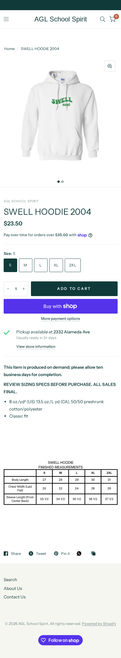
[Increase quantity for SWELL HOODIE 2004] (23, 289)
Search (10, 579)
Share (16, 553)
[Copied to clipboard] (94, 553)
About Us (13, 588)
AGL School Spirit (60, 19)
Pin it (65, 553)
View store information (35, 346)
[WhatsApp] (80, 553)
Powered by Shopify (99, 623)
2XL (72, 265)
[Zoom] (109, 66)
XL (56, 265)
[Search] (102, 19)
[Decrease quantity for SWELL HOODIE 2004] (8, 289)
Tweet (41, 553)
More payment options (60, 318)
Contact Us (15, 597)
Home (9, 48)
